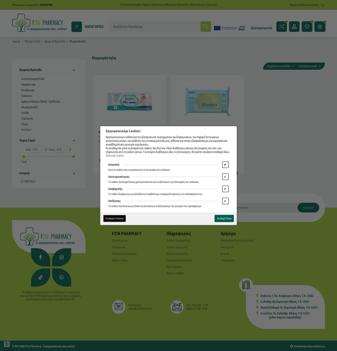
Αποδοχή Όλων (224, 218)
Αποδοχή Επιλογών (115, 218)
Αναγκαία (113, 164)
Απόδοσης (114, 201)
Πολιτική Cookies (115, 155)
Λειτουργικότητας (119, 177)
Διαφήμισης (115, 189)
